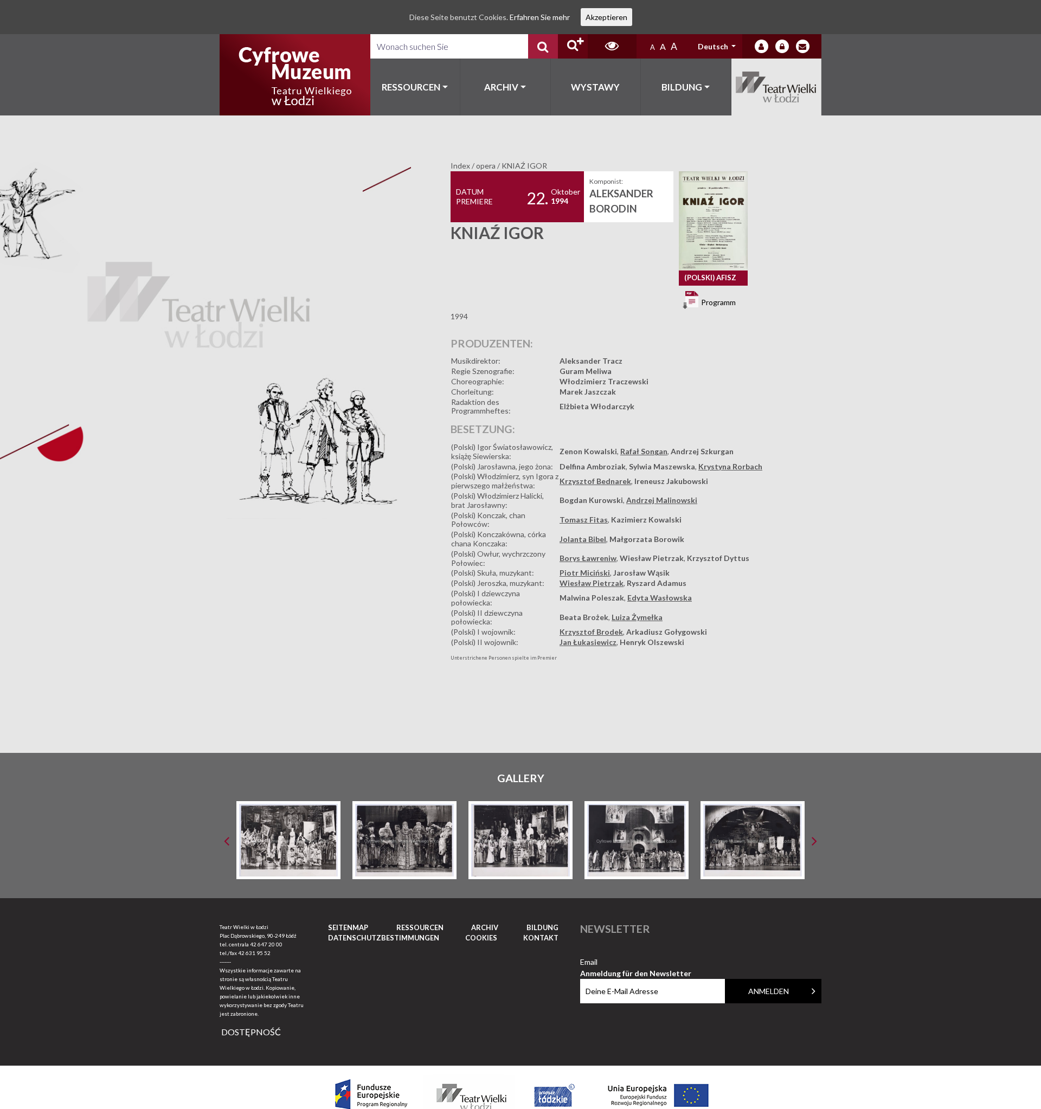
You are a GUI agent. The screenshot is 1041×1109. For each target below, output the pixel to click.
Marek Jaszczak (588, 391)
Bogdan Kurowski (591, 500)
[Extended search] (573, 46)
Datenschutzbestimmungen (383, 937)
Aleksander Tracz (591, 360)
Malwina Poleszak (592, 597)
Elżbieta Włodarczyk (597, 406)
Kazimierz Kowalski (646, 519)
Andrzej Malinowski (661, 500)
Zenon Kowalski (588, 451)
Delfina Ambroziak (593, 466)
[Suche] (543, 46)
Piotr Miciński (585, 572)
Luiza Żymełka (637, 617)
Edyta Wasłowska (659, 597)
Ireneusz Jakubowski (671, 481)
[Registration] (782, 46)
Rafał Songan (643, 451)
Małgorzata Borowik (646, 539)
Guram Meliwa (586, 371)
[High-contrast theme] (612, 46)
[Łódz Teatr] (295, 74)
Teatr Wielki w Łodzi (776, 87)
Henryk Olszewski (652, 642)
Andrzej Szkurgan (702, 451)
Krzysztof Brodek (591, 631)
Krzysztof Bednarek (595, 481)
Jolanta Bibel (583, 539)
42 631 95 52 (254, 953)
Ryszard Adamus (656, 583)
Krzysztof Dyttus (718, 558)
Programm (717, 301)
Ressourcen (411, 87)
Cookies (481, 937)
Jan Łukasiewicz (588, 642)
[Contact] (802, 46)
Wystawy (595, 87)
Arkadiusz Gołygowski (666, 631)
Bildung (681, 87)
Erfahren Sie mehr (540, 17)
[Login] (761, 46)
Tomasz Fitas (584, 519)
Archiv (501, 87)
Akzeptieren (606, 17)
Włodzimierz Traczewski (604, 381)
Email (635, 962)
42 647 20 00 (266, 944)
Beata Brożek (584, 617)
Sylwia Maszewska (662, 466)
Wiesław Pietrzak (652, 558)
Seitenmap (348, 927)
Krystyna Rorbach (730, 466)
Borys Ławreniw (588, 558)
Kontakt (540, 937)
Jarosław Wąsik (641, 572)
